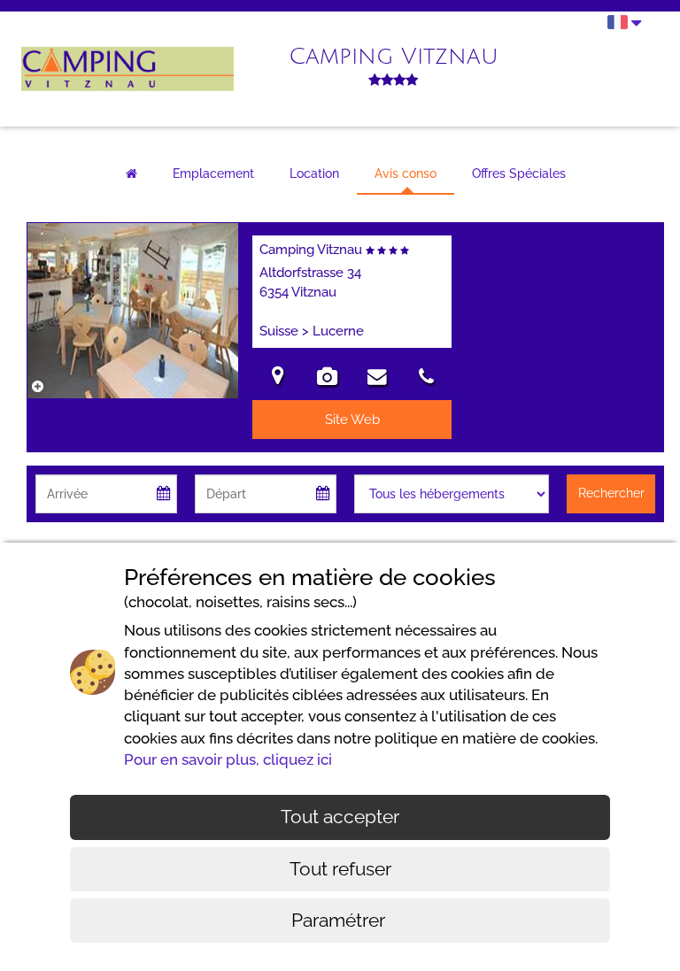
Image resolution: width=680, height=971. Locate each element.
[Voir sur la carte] (277, 378)
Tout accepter (340, 816)
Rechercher (611, 493)
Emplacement (213, 173)
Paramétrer (340, 920)
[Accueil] (131, 174)
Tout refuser (340, 869)
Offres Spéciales (519, 173)
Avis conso (406, 173)
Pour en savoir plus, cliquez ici (228, 759)
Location (314, 173)
